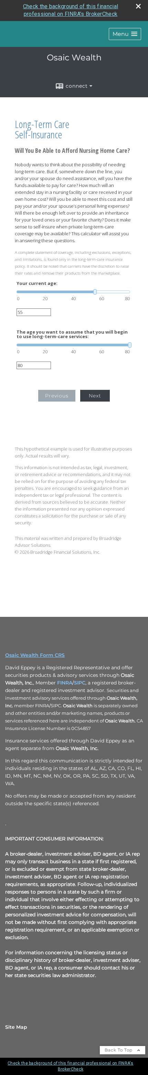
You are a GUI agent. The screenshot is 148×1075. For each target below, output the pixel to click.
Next (95, 396)
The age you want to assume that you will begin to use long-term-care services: (72, 334)
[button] (125, 34)
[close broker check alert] (138, 6)
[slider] (73, 291)
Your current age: (37, 283)
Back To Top (119, 1050)
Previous (56, 396)
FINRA (64, 683)
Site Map (16, 1027)
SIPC (79, 683)
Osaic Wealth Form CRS (35, 655)
